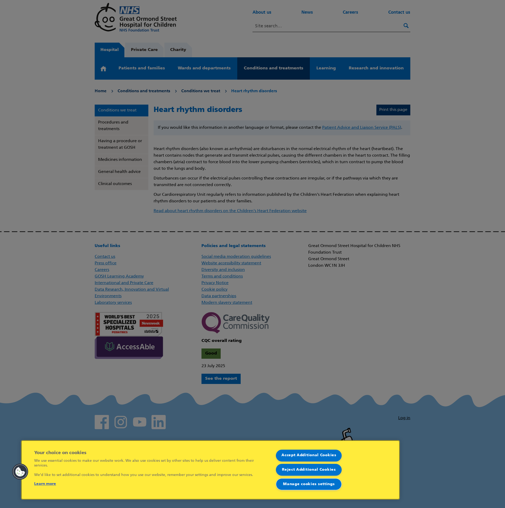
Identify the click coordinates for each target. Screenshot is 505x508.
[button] (20, 471)
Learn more (45, 484)
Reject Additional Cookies (309, 470)
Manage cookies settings (309, 484)
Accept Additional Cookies (308, 455)
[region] (210, 470)
